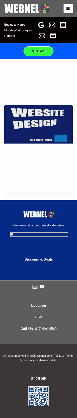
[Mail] (52, 25)
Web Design (19, 160)
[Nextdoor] (53, 36)
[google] (41, 25)
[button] (38, 51)
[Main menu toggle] (68, 8)
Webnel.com (44, 355)
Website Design (21, 152)
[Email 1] (42, 36)
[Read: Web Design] (38, 124)
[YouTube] (63, 25)
